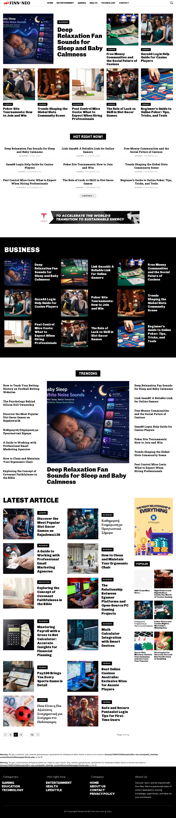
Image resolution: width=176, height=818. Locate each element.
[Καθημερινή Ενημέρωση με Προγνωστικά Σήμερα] (82, 523)
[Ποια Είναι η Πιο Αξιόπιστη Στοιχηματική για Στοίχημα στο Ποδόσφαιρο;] (18, 711)
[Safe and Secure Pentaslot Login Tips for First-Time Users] (82, 711)
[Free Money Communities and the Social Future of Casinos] (123, 30)
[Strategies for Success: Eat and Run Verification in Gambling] (163, 641)
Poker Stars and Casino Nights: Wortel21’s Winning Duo (162, 624)
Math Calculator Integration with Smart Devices (111, 638)
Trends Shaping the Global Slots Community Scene (53, 112)
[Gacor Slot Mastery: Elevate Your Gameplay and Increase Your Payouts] (143, 641)
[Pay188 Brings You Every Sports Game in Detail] (18, 676)
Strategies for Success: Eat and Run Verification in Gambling (163, 655)
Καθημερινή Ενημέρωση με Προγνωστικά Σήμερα (21, 431)
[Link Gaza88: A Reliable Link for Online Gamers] (74, 272)
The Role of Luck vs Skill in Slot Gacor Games (121, 112)
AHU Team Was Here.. (142, 591)
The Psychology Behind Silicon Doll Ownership (19, 403)
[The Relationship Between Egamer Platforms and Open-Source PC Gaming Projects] (82, 593)
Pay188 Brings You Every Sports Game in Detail (50, 679)
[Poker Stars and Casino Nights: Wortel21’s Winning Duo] (163, 610)
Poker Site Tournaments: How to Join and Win (17, 112)
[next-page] (38, 735)
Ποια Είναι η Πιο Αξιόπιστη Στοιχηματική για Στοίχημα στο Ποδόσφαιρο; (49, 714)
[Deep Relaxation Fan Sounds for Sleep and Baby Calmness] (28, 39)
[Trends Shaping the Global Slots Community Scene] (54, 84)
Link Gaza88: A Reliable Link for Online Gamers (88, 150)
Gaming (111, 50)
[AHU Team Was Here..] (143, 579)
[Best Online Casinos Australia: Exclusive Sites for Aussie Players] (82, 676)
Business (63, 22)
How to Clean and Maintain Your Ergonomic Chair (21, 460)
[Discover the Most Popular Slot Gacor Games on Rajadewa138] (18, 523)
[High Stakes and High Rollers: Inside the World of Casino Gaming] (163, 579)
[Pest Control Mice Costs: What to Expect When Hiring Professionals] (88, 84)
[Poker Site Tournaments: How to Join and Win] (19, 84)
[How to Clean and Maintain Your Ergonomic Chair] (82, 558)
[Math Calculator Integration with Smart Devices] (82, 634)
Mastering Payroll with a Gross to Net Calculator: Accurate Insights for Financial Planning (48, 641)
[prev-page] (5, 735)
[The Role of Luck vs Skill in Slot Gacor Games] (123, 84)
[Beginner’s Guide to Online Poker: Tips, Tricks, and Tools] (157, 84)
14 (32, 734)
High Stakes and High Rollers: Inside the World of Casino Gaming (163, 593)
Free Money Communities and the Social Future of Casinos (122, 59)
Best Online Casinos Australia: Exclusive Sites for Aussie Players (114, 679)
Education (44, 582)
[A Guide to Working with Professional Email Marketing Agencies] (18, 558)
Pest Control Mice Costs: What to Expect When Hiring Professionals (87, 114)
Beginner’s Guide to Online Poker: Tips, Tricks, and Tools (156, 112)
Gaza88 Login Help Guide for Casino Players (155, 57)
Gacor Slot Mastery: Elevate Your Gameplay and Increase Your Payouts (143, 656)
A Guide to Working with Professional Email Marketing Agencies (19, 446)
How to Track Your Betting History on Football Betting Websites (21, 389)
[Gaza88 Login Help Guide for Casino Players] (157, 30)
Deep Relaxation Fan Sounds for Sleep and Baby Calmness (80, 42)
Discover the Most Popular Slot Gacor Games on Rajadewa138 (20, 417)
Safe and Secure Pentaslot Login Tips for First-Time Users (115, 714)
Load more (87, 196)
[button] (171, 2)
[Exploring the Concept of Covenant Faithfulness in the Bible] (18, 593)
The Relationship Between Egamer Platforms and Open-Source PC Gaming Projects (115, 599)
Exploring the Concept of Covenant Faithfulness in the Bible (20, 474)
